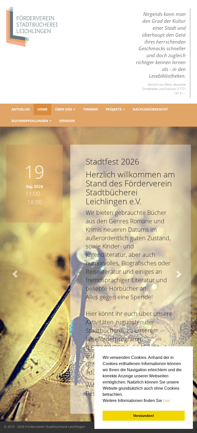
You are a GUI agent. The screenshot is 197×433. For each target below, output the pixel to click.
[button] (14, 274)
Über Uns (64, 109)
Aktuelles (21, 109)
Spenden (67, 120)
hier (166, 400)
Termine (90, 109)
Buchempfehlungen (30, 120)
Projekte (114, 109)
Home (42, 109)
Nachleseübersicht (150, 109)
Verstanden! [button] (143, 416)
